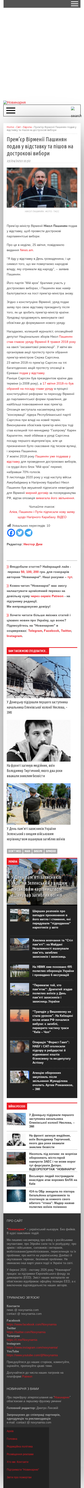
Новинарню (61, 1397)
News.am (26, 250)
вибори (38, 851)
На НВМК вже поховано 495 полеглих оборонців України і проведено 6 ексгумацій (53, 971)
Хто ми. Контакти (17, 1462)
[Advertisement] (42, 53)
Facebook (51, 630)
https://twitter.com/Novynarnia (26, 1332)
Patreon (27, 1376)
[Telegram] (28, 533)
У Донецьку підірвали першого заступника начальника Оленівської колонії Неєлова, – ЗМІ (37, 707)
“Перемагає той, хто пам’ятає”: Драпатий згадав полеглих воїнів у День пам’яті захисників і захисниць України (52, 993)
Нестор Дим (33, 544)
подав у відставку (31, 373)
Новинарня (16, 1229)
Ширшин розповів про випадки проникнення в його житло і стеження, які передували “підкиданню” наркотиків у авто (51, 919)
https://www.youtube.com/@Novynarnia (32, 1355)
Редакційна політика (20, 1446)
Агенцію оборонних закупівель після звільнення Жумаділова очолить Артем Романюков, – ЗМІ (52, 1081)
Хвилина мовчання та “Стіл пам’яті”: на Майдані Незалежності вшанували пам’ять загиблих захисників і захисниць (52, 948)
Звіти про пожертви (19, 1477)
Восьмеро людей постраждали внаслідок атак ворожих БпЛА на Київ (53, 1179)
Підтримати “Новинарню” (23, 1469)
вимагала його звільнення (55, 498)
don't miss (15, 851)
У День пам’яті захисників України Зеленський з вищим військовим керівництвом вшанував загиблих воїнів (36, 834)
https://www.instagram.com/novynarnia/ (32, 1347)
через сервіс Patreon (47, 596)
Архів (10, 1431)
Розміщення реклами (20, 1454)
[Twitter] (20, 533)
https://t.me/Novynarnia (22, 1339)
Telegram (35, 630)
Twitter (66, 630)
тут (69, 577)
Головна (12, 1438)
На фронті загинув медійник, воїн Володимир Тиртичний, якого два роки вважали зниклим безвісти (34, 770)
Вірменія (51, 851)
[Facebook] (11, 533)
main (27, 851)
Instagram (14, 636)
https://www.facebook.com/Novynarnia (31, 1324)
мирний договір (37, 493)
